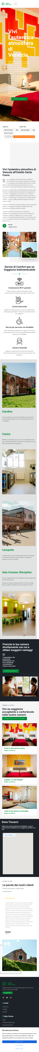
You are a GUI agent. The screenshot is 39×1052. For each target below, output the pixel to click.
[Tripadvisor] (7, 997)
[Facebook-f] (3, 997)
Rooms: (6, 133)
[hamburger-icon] (16, 4)
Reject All (19, 1048)
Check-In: (6, 126)
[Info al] (4, 226)
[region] (19, 1039)
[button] (17, 941)
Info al (10, 225)
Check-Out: (23, 126)
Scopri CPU (7, 992)
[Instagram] (10, 997)
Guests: (11, 133)
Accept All (20, 1041)
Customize (19, 1045)
